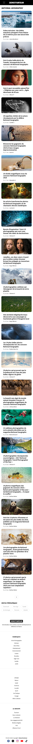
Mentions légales (16, 723)
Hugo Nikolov (13, 266)
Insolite (16, 661)
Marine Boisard (13, 435)
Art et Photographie (16, 640)
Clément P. (12, 236)
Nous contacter (16, 715)
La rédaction (16, 718)
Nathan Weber (13, 496)
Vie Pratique (16, 693)
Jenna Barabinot (13, 39)
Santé (16, 683)
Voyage (17, 696)
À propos (16, 712)
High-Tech (16, 659)
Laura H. (11, 152)
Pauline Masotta (13, 349)
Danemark (6, 607)
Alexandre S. (12, 180)
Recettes (16, 656)
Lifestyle (16, 678)
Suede (24, 607)
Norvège (15, 607)
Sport (16, 691)
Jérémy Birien (13, 407)
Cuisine (16, 653)
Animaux (16, 643)
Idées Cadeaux (16, 698)
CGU (16, 725)
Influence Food (16, 728)
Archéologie (6, 610)
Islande (25, 610)
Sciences (16, 685)
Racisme (16, 610)
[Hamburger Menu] (4, 2)
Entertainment (16, 648)
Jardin (16, 664)
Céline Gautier (13, 67)
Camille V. (11, 122)
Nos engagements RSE (16, 720)
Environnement (17, 651)
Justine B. (12, 208)
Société (16, 688)
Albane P (11, 95)
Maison (16, 680)
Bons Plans (16, 646)
